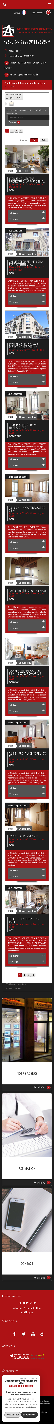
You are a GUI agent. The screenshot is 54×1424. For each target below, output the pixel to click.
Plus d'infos (41, 1087)
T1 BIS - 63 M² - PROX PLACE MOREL (24, 920)
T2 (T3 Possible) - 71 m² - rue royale (28, 590)
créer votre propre (14, 96)
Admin (46, 1403)
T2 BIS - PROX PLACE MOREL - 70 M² (27, 755)
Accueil (8, 87)
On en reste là (27, 1378)
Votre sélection (38, 12)
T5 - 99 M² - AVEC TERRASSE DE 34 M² (27, 509)
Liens (41, 1403)
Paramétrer (13, 1414)
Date (44, 140)
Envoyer (12, 122)
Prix (34, 140)
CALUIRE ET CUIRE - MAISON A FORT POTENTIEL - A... (26, 263)
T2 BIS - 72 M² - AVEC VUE (23, 836)
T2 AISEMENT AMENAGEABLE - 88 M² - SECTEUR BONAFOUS (26, 672)
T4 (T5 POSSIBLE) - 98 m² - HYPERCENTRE (24, 426)
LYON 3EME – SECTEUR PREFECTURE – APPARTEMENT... (27, 180)
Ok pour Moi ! (29, 1414)
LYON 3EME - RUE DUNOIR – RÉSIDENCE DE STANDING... (24, 346)
